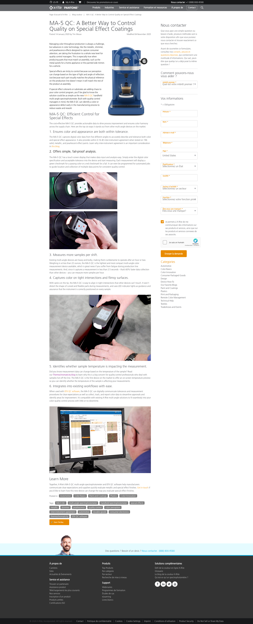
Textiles (164, 304)
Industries (109, 7)
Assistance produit (57, 587)
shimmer (65, 507)
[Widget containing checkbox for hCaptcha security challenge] (181, 242)
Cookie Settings (133, 621)
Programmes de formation (113, 590)
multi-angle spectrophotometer (83, 503)
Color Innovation (128, 496)
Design (164, 278)
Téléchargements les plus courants (64, 590)
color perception (113, 507)
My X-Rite (69, 2)
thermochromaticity (59, 516)
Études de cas (108, 593)
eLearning (106, 596)
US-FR (55, 2)
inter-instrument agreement (63, 512)
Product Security (186, 621)
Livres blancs (107, 599)
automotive (84, 512)
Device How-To (167, 281)
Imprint (147, 621)
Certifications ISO (57, 603)
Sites (51, 571)
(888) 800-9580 (167, 550)
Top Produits (107, 568)
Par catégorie (108, 571)
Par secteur (107, 574)
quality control (95, 507)
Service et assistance (128, 7)
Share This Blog (57, 522)
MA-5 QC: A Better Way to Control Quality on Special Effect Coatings (113, 14)
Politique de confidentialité (99, 621)
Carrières (53, 568)
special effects (137, 503)
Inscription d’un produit (59, 596)
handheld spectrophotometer (114, 503)
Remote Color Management (173, 297)
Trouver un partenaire (59, 584)
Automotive (65, 496)
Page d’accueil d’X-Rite (58, 14)
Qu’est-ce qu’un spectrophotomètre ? (171, 577)
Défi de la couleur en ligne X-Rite (169, 568)
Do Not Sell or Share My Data (210, 621)
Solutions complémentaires (168, 563)
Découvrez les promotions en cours (102, 2)
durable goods (99, 512)
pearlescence (79, 507)
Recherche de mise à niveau (114, 577)
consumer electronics (119, 512)
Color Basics (80, 496)
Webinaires (107, 587)
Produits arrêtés (56, 599)
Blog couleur (77, 14)
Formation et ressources (155, 7)
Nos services (54, 593)
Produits (96, 7)
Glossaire (159, 571)
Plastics (113, 496)
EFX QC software (72, 391)
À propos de (177, 7)
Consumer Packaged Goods (173, 275)
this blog (55, 146)
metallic (54, 507)
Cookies (118, 621)
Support (106, 583)
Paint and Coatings (97, 496)
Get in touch (142, 487)
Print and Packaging (170, 294)
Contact (192, 7)
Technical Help (167, 300)
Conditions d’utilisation (164, 621)
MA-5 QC (89, 95)
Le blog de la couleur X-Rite (167, 574)
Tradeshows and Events (171, 307)
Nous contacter (149, 550)
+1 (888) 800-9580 (195, 2)
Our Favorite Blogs (169, 285)
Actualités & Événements (60, 574)
